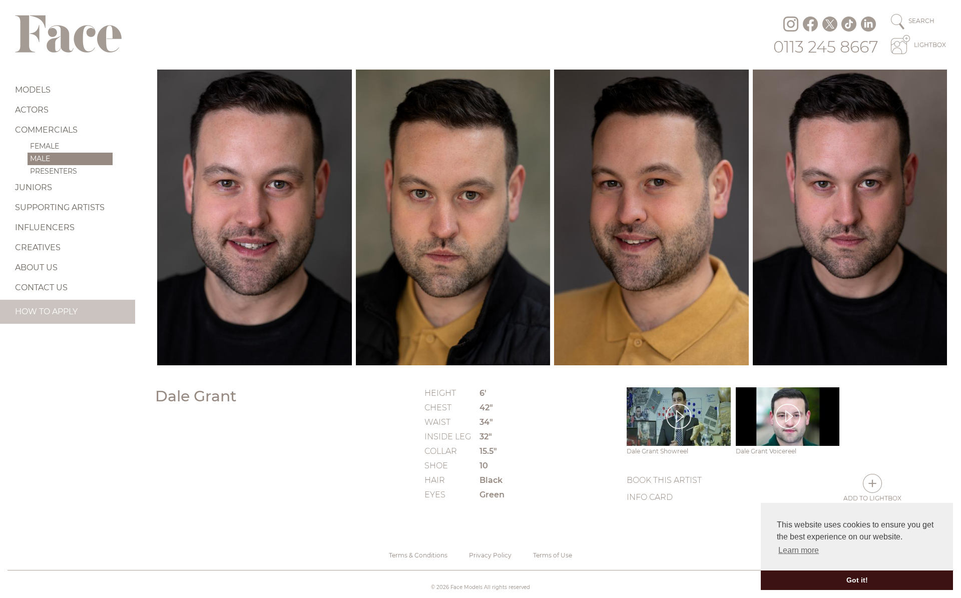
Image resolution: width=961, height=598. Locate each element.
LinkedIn (868, 24)
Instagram (790, 24)
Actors (32, 110)
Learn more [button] (798, 550)
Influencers (45, 227)
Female (44, 146)
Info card (650, 497)
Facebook (810, 24)
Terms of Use (552, 555)
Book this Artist (664, 480)
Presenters (53, 171)
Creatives (38, 247)
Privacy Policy (490, 555)
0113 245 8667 (825, 47)
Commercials (46, 130)
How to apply (46, 311)
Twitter (829, 24)
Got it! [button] (857, 580)
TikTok (848, 24)
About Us (36, 267)
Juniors (33, 187)
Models (33, 90)
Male (40, 158)
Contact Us (41, 287)
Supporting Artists (60, 207)
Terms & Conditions (418, 555)
